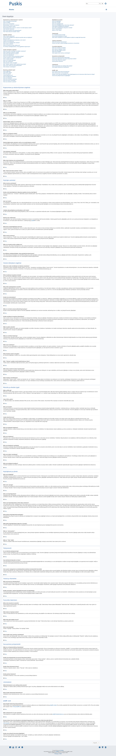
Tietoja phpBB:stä (17, 706)
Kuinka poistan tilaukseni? (57, 61)
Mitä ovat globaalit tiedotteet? (9, 76)
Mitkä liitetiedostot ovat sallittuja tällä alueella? (62, 65)
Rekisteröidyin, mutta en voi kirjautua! (11, 25)
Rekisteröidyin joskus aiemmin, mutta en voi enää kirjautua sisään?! (17, 27)
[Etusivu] (15, 3)
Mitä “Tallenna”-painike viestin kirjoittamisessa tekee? (14, 64)
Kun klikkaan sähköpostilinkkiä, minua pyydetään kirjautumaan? (16, 46)
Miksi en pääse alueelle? (8, 58)
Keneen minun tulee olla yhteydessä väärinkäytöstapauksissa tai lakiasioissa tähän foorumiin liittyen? (73, 74)
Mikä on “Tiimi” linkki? (57, 30)
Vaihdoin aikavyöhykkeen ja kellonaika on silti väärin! (14, 40)
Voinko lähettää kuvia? (8, 75)
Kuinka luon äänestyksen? (8, 55)
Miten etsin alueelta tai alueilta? (59, 47)
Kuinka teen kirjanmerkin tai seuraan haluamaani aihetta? (64, 58)
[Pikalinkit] (106, 9)
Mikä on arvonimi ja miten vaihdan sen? (11, 45)
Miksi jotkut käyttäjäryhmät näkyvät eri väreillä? (62, 27)
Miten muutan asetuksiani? (9, 36)
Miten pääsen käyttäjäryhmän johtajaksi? (60, 26)
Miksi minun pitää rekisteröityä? (10, 21)
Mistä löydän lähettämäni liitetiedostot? (60, 67)
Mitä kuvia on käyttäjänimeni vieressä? (11, 42)
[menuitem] (106, 4)
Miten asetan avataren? (8, 44)
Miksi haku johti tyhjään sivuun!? (59, 50)
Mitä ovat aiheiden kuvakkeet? (9, 81)
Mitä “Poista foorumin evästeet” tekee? (11, 31)
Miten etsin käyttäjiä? (56, 51)
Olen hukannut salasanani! (8, 29)
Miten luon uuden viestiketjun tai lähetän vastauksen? (14, 51)
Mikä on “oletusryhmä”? (57, 29)
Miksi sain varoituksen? (8, 61)
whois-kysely (6, 723)
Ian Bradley (61, 750)
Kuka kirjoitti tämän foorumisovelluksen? (60, 71)
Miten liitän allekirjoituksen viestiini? (11, 53)
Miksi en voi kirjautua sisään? (9, 26)
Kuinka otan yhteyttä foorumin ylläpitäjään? (61, 75)
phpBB (33, 220)
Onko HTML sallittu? (7, 72)
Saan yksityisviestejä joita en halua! (59, 36)
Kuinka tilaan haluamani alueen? (59, 60)
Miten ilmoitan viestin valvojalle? (10, 62)
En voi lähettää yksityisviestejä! (58, 34)
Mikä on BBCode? (7, 71)
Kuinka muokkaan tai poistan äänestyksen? (12, 57)
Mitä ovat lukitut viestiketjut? (9, 80)
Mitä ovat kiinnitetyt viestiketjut (10, 79)
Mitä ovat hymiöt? (7, 73)
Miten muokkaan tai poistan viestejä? (11, 52)
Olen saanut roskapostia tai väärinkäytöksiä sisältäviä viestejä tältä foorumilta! (68, 37)
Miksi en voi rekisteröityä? (8, 23)
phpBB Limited (53, 705)
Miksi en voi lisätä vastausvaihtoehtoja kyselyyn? (13, 56)
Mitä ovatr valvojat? (56, 22)
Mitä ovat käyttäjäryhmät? (57, 23)
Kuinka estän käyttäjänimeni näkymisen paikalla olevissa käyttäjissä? (17, 37)
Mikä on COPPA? (6, 22)
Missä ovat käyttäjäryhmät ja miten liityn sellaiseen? (63, 25)
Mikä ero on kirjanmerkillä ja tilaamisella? (61, 57)
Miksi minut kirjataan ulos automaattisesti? (12, 30)
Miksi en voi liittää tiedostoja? (9, 60)
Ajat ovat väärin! (6, 38)
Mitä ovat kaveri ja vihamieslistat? (59, 41)
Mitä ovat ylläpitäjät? (56, 21)
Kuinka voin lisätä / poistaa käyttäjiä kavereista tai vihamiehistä (65, 43)
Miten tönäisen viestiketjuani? (9, 66)
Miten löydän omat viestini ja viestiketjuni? (61, 53)
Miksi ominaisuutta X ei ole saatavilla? (60, 73)
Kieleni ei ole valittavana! (8, 41)
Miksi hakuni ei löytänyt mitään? (59, 49)
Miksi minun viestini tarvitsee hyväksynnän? (12, 65)
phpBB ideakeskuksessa (58, 714)
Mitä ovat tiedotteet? (7, 77)
